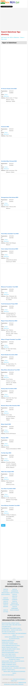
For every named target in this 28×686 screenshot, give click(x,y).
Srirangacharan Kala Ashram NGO (9, 197)
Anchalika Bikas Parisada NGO (9, 161)
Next (3, 525)
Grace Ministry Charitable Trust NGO (10, 505)
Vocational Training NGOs (9, 643)
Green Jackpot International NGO (9, 248)
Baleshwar (6, 96)
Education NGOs (19, 661)
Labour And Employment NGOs (10, 649)
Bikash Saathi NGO (6, 424)
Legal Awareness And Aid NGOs (10, 645)
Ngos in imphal (5, 594)
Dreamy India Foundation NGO (9, 388)
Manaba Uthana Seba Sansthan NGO (10, 405)
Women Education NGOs (9, 662)
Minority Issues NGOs (8, 669)
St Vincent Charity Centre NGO (9, 88)
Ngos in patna (15, 592)
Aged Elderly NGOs (7, 661)
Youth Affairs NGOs (7, 675)
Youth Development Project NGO (9, 303)
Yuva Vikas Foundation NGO (8, 488)
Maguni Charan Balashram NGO (9, 320)
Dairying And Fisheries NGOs (10, 666)
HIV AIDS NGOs (6, 630)
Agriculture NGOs (16, 630)
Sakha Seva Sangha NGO (7, 471)
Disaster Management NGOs (10, 652)
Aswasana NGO (5, 126)
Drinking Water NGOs (8, 640)
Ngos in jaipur (14, 604)
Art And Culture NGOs (8, 631)
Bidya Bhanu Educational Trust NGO (10, 369)
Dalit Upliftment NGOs (8, 654)
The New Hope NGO (6, 453)
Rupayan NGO (4, 437)
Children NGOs (6, 626)
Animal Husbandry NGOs (9, 664)
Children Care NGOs (19, 668)
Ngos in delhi (5, 592)
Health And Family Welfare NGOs (11, 624)
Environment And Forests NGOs (11, 628)
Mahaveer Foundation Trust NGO (9, 286)
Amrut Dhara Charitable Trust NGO (10, 233)
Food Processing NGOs (8, 656)
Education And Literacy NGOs (10, 623)
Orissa (6, 94)
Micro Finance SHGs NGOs (9, 647)
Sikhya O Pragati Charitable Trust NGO (11, 339)
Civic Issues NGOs (7, 668)
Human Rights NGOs (7, 642)
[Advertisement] (14, 18)
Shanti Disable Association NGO (9, 354)
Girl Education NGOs (8, 650)
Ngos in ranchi (14, 610)
